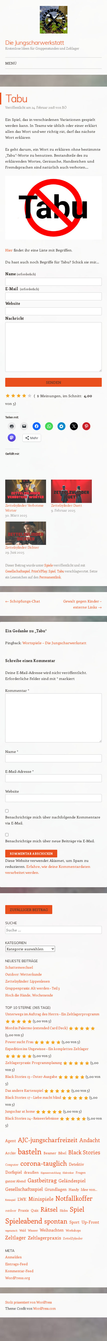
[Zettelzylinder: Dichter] (25, 533)
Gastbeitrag (42, 1180)
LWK (21, 1199)
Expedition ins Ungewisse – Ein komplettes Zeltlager (47, 1048)
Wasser (33, 1230)
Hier (9, 249)
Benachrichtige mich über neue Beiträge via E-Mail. (50, 840)
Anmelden (13, 1257)
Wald (22, 1230)
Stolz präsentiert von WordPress (28, 1302)
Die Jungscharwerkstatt (34, 42)
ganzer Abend (15, 1181)
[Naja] (13, 395)
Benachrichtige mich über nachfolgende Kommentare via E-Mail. (52, 819)
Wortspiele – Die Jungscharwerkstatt (54, 642)
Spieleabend (23, 1220)
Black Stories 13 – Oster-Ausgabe (31, 1076)
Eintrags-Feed (16, 1264)
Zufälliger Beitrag (29, 909)
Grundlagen (56, 1189)
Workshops (73, 1230)
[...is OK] (18, 395)
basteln (30, 1151)
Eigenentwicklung (51, 1172)
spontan (55, 1221)
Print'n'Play (39, 571)
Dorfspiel (13, 1172)
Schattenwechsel (19, 967)
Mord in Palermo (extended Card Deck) (36, 1027)
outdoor (10, 1210)
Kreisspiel (10, 1199)
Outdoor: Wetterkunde (23, 974)
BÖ (64, 107)
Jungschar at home (20, 1111)
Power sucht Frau (19, 1041)
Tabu (60, 571)
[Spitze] (29, 395)
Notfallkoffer (74, 1198)
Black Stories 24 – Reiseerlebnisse (32, 1118)
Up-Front (90, 1222)
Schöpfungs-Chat (22, 601)
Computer (11, 1164)
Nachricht (14, 318)
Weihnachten (52, 1230)
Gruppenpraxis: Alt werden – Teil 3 (32, 988)
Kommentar (17, 690)
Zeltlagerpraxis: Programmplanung (33, 1062)
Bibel (62, 1153)
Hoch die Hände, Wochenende (29, 995)
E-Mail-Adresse (19, 771)
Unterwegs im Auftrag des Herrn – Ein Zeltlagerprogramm (52, 1014)
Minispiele (41, 1199)
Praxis (23, 1210)
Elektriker (68, 1172)
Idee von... (89, 1189)
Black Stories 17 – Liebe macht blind (33, 1097)
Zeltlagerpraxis (44, 1238)
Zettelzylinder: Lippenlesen (27, 981)
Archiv (10, 1153)
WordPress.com (44, 1308)
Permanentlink (50, 577)
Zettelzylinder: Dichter (22, 547)
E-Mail (22, 288)
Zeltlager (15, 1237)
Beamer (50, 1153)
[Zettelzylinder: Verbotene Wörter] (25, 491)
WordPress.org (17, 1277)
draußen (31, 1172)
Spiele (48, 565)
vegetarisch (11, 1230)
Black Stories (84, 1152)
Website (12, 303)
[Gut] (24, 395)
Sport (74, 1222)
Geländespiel (72, 1181)
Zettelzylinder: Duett (66, 505)
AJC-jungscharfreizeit (47, 1140)
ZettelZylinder (73, 1238)
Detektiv (76, 1164)
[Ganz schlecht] (7, 395)
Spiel (52, 571)
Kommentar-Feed (19, 1271)
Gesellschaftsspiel (17, 571)
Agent (10, 1140)
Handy (74, 1189)
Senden (53, 382)
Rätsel (49, 1209)
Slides (64, 1210)
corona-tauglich (43, 1163)
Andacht (89, 1140)
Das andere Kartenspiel (24, 1090)
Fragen (81, 1172)
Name (20, 273)
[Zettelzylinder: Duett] (71, 491)
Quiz (35, 1210)
